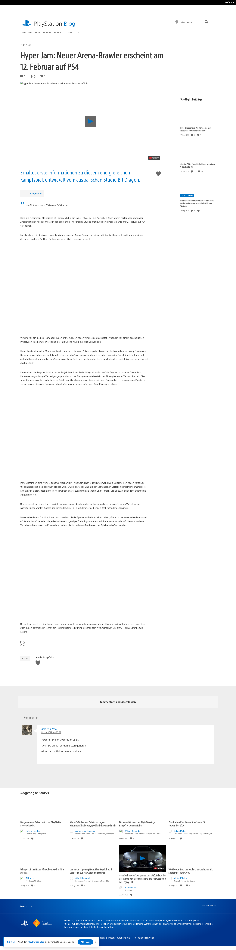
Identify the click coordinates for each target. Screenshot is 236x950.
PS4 (30, 32)
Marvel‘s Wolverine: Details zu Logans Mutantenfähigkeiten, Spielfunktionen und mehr (93, 824)
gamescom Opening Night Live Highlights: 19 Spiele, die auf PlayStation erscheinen (91, 871)
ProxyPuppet (36, 193)
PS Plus (57, 32)
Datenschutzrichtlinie (119, 937)
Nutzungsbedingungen (93, 937)
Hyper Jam (25, 658)
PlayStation (54, 23)
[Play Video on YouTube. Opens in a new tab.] (154, 158)
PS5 (24, 32)
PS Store (47, 32)
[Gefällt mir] (198, 135)
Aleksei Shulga (180, 878)
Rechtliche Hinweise (144, 937)
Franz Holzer (130, 887)
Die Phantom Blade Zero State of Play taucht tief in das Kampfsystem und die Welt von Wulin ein (197, 203)
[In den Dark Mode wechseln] (177, 22)
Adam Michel (180, 831)
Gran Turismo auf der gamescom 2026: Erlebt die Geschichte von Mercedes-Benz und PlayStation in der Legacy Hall (142, 878)
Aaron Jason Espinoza (85, 831)
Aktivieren (85, 942)
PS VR (37, 32)
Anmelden (187, 22)
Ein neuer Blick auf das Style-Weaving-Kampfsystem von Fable (137, 824)
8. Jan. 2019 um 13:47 (51, 732)
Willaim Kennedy (132, 831)
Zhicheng (30, 878)
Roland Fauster (33, 831)
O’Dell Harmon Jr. (83, 878)
